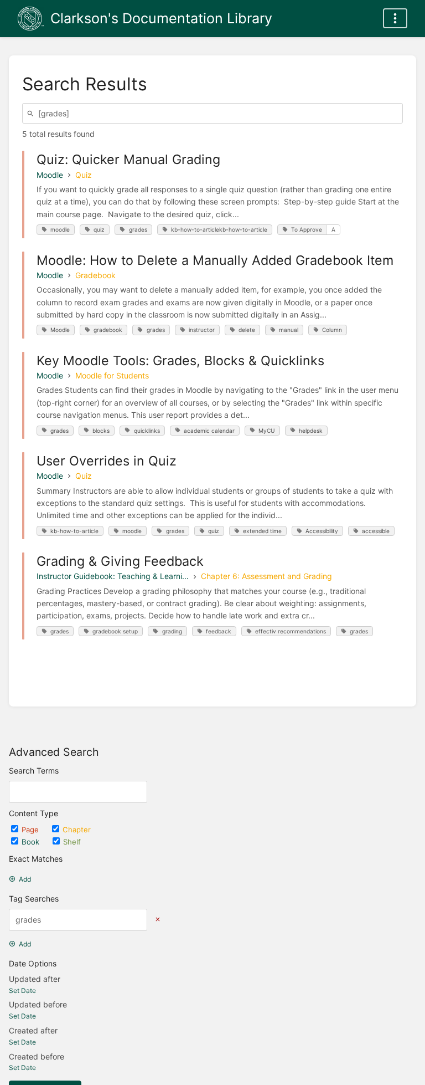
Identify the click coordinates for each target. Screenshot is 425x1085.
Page (31, 829)
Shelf (72, 841)
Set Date (22, 990)
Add (25, 879)
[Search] (32, 113)
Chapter (77, 829)
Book (32, 841)
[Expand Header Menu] (395, 18)
